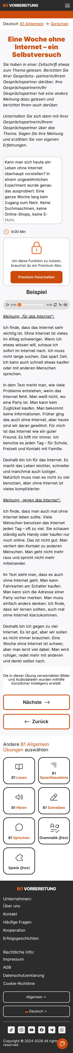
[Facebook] (41, 1029)
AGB (7, 967)
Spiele (19, 868)
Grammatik (54, 838)
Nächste (32, 702)
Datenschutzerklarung (20, 975)
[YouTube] (31, 1029)
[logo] (20, 5)
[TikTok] (11, 1029)
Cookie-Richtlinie (19, 983)
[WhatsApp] (61, 1029)
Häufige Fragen (17, 922)
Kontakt (10, 914)
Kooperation (14, 930)
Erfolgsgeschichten (20, 938)
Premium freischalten (36, 277)
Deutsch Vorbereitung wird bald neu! (36, 15)
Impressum (13, 959)
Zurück (40, 721)
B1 (19, 777)
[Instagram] (21, 1029)
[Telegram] (51, 1029)
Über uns (11, 906)
